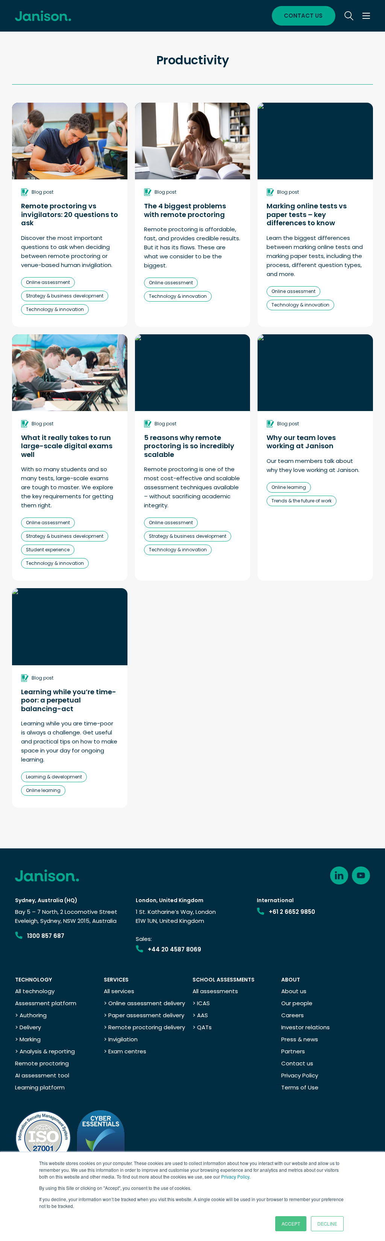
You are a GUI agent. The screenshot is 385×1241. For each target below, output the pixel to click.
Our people (296, 1003)
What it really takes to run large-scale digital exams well (66, 446)
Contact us (297, 1063)
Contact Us (303, 16)
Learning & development (54, 777)
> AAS (200, 1015)
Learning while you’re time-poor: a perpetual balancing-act (68, 700)
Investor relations (305, 1027)
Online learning (288, 487)
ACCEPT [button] (291, 1223)
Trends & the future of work (301, 501)
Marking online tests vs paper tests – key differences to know (307, 215)
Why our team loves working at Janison (301, 442)
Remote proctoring (42, 1063)
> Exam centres (125, 1051)
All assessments (215, 991)
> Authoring (31, 1015)
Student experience (48, 549)
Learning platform (40, 1087)
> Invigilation (121, 1039)
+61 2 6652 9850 (292, 912)
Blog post (42, 192)
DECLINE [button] (327, 1223)
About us (293, 991)
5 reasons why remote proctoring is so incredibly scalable (189, 446)
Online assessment (48, 282)
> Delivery (28, 1027)
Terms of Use (299, 1087)
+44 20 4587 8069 (174, 949)
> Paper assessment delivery (144, 1015)
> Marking (28, 1039)
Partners (293, 1051)
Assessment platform (45, 1003)
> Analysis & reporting (45, 1051)
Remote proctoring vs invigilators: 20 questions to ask (69, 215)
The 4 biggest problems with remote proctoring (185, 210)
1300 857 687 (45, 936)
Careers (292, 1015)
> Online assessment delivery (144, 1003)
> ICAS (201, 1003)
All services (119, 991)
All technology (35, 991)
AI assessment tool (42, 1075)
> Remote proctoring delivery (144, 1027)
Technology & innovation (55, 309)
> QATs (202, 1027)
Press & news (299, 1039)
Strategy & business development (64, 296)
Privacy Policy (235, 1176)
